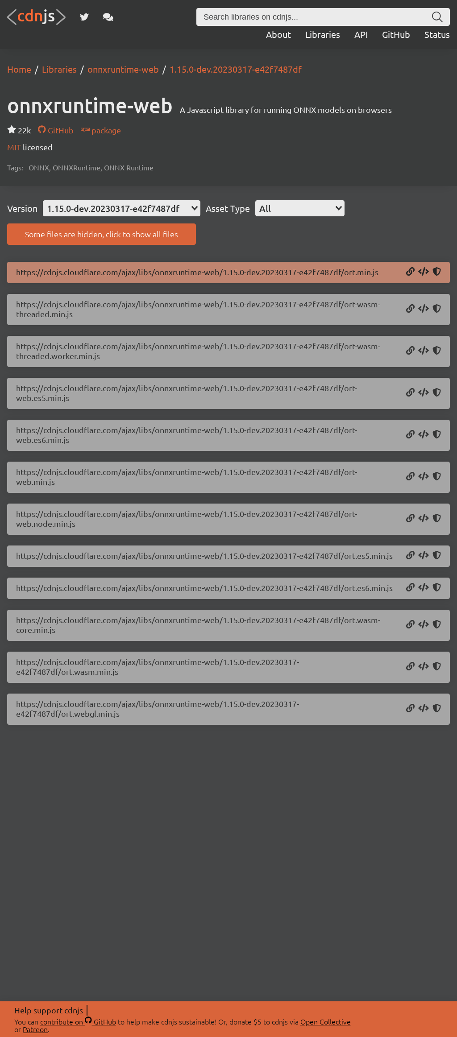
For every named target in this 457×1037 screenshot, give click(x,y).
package (105, 130)
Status (437, 34)
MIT (15, 147)
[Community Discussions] (108, 17)
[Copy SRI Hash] (436, 272)
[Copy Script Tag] (423, 272)
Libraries (322, 34)
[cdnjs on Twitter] (84, 17)
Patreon (35, 1029)
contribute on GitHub (78, 1021)
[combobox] (121, 208)
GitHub (396, 34)
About (278, 34)
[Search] (437, 17)
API (361, 34)
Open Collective (325, 1021)
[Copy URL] (410, 272)
